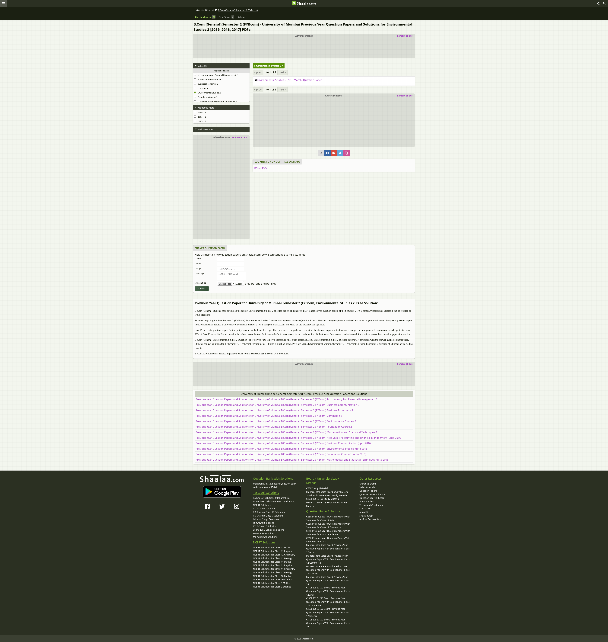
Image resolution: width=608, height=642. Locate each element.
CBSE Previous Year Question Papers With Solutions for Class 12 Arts (328, 518)
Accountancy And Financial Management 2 (217, 75)
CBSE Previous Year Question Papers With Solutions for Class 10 (328, 539)
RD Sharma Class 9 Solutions (268, 515)
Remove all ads (404, 35)
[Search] (604, 3)
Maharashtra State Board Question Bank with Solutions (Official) (274, 485)
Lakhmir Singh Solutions (266, 519)
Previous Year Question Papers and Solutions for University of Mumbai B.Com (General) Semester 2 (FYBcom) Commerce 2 (269, 415)
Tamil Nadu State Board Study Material (327, 495)
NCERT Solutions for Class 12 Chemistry (274, 554)
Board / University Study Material (322, 481)
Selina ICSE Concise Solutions (268, 529)
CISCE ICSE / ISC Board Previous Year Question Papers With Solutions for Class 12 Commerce (328, 602)
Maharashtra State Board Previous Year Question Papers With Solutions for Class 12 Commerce (328, 559)
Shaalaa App (366, 515)
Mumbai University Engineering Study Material (326, 504)
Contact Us (365, 508)
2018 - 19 (201, 112)
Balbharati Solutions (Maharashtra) (271, 497)
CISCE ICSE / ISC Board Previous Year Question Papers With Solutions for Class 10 (328, 623)
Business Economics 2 (207, 83)
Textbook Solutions (266, 492)
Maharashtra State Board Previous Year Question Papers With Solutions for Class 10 (328, 580)
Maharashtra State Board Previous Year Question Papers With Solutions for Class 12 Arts (328, 548)
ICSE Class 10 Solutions (265, 526)
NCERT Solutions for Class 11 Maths (272, 561)
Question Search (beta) (371, 497)
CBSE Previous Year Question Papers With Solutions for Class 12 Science (328, 532)
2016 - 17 (201, 121)
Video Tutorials (367, 487)
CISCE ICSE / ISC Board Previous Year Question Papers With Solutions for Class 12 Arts (328, 591)
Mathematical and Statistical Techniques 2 (217, 101)
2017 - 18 (201, 116)
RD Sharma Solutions (264, 508)
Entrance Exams (367, 483)
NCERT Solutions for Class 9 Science (272, 586)
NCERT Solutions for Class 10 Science (272, 579)
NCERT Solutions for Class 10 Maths (272, 576)
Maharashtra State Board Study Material (327, 491)
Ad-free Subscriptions (371, 519)
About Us (364, 512)
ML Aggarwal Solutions (265, 536)
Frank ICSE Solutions (264, 533)
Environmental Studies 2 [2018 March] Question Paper (289, 80)
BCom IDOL (261, 168)
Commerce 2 (203, 88)
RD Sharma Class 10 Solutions (269, 512)
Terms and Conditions (371, 505)
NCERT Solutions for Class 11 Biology (272, 572)
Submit (201, 288)
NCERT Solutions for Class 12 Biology (272, 558)
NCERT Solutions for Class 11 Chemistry (274, 568)
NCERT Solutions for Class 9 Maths (271, 582)
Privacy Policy (366, 501)
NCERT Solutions (262, 505)
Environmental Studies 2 (209, 92)
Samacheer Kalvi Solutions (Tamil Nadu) (274, 501)
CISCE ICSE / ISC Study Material (322, 498)
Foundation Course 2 (207, 97)
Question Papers (368, 490)
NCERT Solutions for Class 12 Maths (272, 547)
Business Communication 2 (210, 79)
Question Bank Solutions (372, 494)
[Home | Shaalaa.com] (294, 3)
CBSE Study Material (317, 488)
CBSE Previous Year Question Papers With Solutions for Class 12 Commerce (328, 525)
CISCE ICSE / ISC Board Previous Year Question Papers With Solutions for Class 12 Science (328, 612)
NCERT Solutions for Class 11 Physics (272, 565)
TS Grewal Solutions (263, 522)
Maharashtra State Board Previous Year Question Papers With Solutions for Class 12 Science (328, 570)
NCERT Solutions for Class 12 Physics (272, 551)
